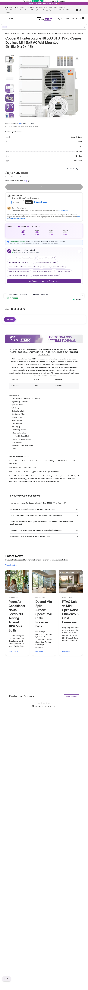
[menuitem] (9, 7)
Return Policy (62, 7)
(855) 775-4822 (63, 210)
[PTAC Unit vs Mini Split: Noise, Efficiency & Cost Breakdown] (71, 581)
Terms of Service (24, 10)
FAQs (15, 7)
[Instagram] (79, 9)
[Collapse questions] (79, 251)
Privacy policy (47, 10)
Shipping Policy (9, 177)
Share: (7, 309)
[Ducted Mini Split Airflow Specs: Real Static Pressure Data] (44, 581)
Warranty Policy (36, 10)
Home (7, 33)
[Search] (84, 27)
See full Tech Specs (73, 169)
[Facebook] (76, 9)
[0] (81, 18)
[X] (15, 309)
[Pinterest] (18, 309)
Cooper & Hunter (26, 33)
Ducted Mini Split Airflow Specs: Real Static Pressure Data (43, 614)
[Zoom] (77, 57)
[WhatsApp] (21, 309)
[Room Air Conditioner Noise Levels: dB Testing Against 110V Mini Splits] (17, 581)
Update (28, 202)
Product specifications (13, 132)
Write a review (71, 697)
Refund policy (53, 7)
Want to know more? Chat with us (45, 281)
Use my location (41, 202)
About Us (22, 7)
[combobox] (44, 27)
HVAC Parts (8, 7)
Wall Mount (40, 461)
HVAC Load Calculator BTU (61, 10)
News (8, 12)
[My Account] (77, 18)
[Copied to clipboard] (24, 309)
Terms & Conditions (12, 10)
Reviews (10, 319)
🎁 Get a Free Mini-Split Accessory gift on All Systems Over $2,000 (48, 4)
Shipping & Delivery (41, 7)
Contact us (30, 7)
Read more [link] (12, 651)
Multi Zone (25, 461)
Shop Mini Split (15, 33)
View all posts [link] (10, 565)
